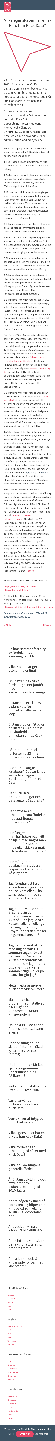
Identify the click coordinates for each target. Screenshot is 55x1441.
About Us (11, 1295)
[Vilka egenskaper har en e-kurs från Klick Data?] (27, 51)
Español (10, 1418)
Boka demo (11, 1380)
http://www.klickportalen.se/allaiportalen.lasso (29, 607)
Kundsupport (12, 1400)
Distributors (12, 1302)
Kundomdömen (13, 1372)
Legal (9, 1306)
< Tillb (7, 625)
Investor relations (14, 1411)
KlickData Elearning (15, 1326)
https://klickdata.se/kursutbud (20, 586)
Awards (10, 1337)
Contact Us (11, 1298)
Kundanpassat (13, 1369)
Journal (10, 1334)
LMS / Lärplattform (14, 1361)
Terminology (12, 1341)
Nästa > (47, 625)
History (29, 570)
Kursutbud (11, 1365)
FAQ (9, 1330)
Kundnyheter (12, 1376)
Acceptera (25, 1434)
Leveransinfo (12, 1404)
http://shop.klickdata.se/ (17, 590)
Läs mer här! (41, 1433)
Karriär (10, 1407)
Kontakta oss (12, 1396)
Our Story (11, 1345)
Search (10, 1310)
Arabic (10, 1415)
